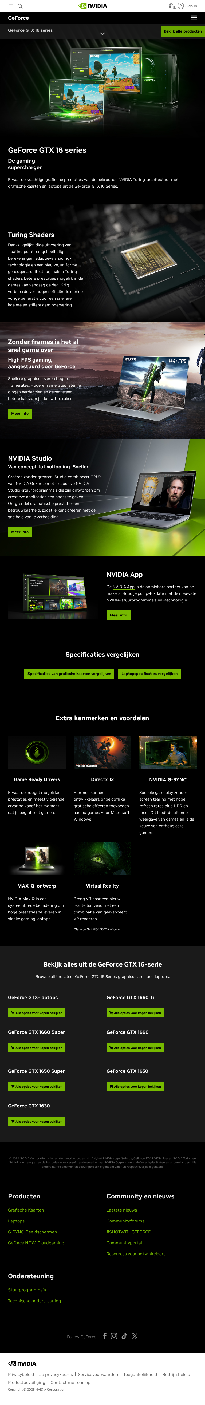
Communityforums (125, 1221)
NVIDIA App (124, 586)
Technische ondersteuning (34, 1300)
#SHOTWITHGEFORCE (129, 1231)
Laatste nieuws (122, 1210)
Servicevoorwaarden (98, 1374)
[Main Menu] (11, 6)
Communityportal (124, 1242)
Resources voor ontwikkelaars (136, 1253)
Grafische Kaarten (26, 1210)
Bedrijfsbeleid (176, 1374)
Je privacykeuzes (56, 1374)
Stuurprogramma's (27, 1289)
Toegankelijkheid (140, 1374)
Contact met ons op (70, 1382)
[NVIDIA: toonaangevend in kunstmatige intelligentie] (93, 6)
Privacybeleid (21, 1374)
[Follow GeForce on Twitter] (135, 1336)
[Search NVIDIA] (21, 4)
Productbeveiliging (26, 1382)
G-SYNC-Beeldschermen (32, 1231)
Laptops (16, 1221)
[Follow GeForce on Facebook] (105, 1336)
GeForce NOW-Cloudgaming (36, 1242)
